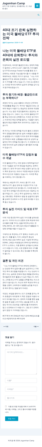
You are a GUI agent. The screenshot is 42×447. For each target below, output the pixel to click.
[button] (39, 15)
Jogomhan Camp (13, 3)
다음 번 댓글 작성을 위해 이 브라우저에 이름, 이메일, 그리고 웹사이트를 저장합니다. (20, 409)
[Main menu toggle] (37, 5)
